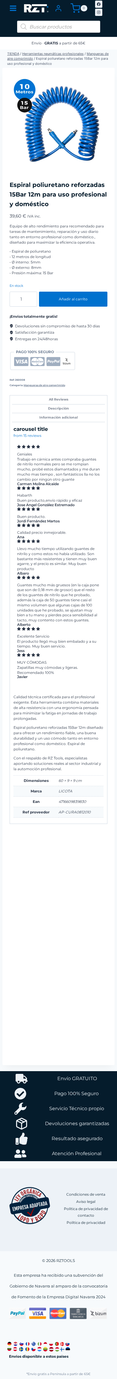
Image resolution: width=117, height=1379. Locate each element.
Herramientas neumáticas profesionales (53, 54)
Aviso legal (85, 1201)
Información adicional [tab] (58, 417)
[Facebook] (98, 4)
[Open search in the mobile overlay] (58, 27)
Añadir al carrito (73, 299)
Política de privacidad (86, 1222)
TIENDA (13, 54)
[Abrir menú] (13, 8)
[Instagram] (98, 12)
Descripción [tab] (58, 408)
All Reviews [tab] (58, 399)
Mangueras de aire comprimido (44, 385)
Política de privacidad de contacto (86, 1212)
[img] (58, 446)
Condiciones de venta (85, 1194)
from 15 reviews (27, 435)
